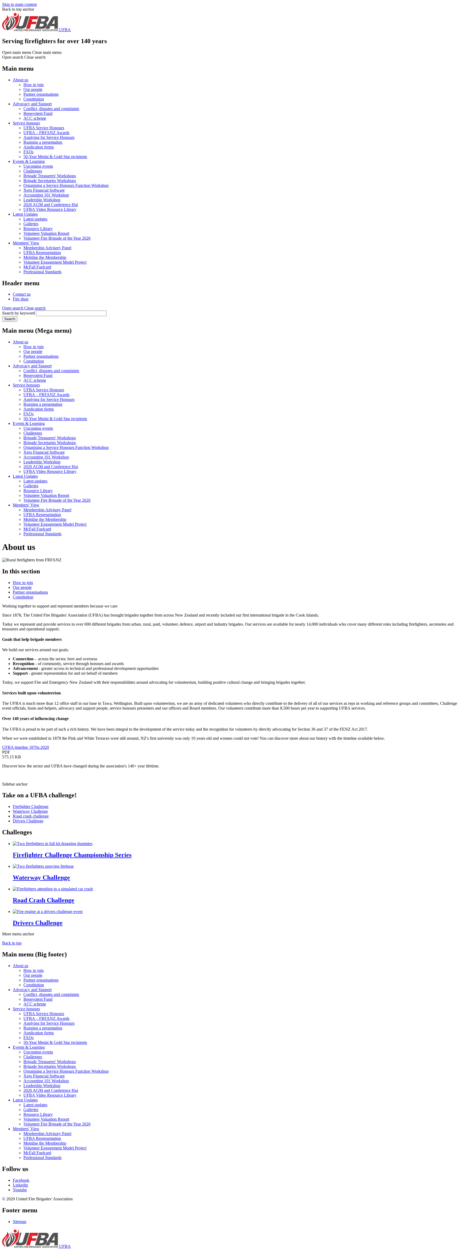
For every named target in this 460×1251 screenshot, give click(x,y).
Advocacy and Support (32, 104)
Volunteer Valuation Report (46, 233)
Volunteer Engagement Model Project (55, 262)
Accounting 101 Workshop (46, 195)
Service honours (26, 123)
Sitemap (19, 1221)
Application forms (38, 147)
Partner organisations (41, 94)
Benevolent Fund (37, 113)
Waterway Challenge (30, 811)
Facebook (21, 1180)
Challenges (32, 171)
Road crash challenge (31, 816)
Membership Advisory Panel (47, 248)
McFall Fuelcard (37, 267)
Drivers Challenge (28, 821)
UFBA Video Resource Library (49, 209)
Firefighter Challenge (30, 806)
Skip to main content (19, 4)
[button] (24, 308)
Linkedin (20, 1185)
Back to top (12, 943)
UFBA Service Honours (43, 128)
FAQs (28, 152)
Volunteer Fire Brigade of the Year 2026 (57, 238)
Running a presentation (42, 142)
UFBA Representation (42, 252)
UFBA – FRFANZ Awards (46, 132)
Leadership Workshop (41, 200)
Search (9, 319)
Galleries (30, 224)
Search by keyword (18, 313)
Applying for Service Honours (49, 137)
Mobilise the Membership (44, 257)
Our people (32, 89)
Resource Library (38, 228)
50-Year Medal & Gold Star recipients (55, 156)
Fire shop (20, 299)
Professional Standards (42, 271)
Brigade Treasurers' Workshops (49, 176)
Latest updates (35, 219)
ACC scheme (34, 118)
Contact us (22, 294)
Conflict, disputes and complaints (51, 108)
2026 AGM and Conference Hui (50, 204)
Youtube (20, 1190)
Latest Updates (25, 214)
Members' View (26, 243)
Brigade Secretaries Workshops (49, 180)
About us (20, 80)
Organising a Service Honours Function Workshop (66, 185)
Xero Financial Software (44, 190)
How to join (33, 84)
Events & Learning (29, 161)
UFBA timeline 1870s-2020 (25, 747)
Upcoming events (38, 166)
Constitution (33, 99)
